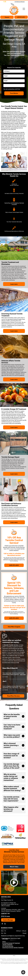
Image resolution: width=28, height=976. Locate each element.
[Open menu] (24, 9)
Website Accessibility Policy (20, 960)
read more (23, 674)
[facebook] (2, 924)
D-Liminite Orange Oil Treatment (11, 943)
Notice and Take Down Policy (8, 960)
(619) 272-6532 (5, 916)
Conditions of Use (23, 958)
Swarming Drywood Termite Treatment (12, 947)
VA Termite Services (7, 946)
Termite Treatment (7, 944)
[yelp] (5, 924)
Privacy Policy (3, 958)
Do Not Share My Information (13, 958)
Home (4, 941)
